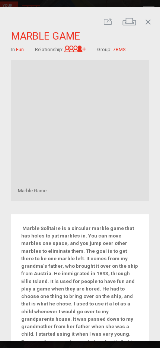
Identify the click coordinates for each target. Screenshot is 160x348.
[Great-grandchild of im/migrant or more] (75, 49)
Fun (20, 49)
